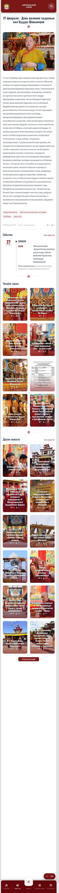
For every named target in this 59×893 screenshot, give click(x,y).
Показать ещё (28, 659)
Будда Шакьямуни (10, 212)
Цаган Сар (17, 216)
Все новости (49, 440)
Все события (49, 235)
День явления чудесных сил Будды (33, 212)
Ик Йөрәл (7, 216)
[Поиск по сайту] (51, 6)
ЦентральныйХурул (29, 6)
